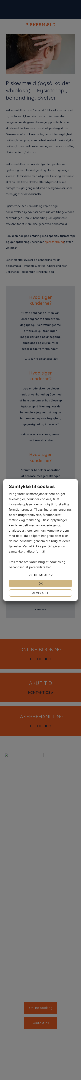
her (48, 567)
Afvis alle (40, 593)
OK (40, 583)
